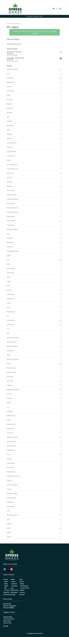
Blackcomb (34, 108)
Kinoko (34, 303)
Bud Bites (34, 134)
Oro (34, 407)
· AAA (5, 588)
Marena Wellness (34, 342)
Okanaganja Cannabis (34, 389)
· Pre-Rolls (6, 590)
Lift (34, 316)
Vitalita (34, 528)
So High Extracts (34, 450)
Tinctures (22, 592)
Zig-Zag (34, 536)
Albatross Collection (34, 69)
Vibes (34, 511)
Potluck (34, 420)
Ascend (34, 86)
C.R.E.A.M (34, 147)
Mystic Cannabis (34, 372)
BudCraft (34, 138)
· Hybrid (5, 586)
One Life (34, 394)
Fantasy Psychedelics (34, 212)
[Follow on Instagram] (11, 569)
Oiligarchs (34, 385)
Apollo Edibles (34, 82)
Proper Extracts (34, 424)
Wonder (34, 532)
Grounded (34, 238)
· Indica (5, 581)
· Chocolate (14, 586)
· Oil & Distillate (23, 586)
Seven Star (34, 433)
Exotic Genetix (34, 203)
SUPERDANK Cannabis (34, 476)
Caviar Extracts (34, 156)
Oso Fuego (34, 411)
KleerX (34, 307)
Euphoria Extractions (34, 199)
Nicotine (13, 594)
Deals (21, 579)
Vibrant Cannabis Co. (34, 515)
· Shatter (21, 583)
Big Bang (34, 104)
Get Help (5, 626)
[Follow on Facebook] (4, 569)
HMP (34, 264)
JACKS (34, 285)
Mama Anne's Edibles (34, 337)
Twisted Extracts (34, 498)
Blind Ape (34, 112)
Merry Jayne (34, 350)
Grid (34, 234)
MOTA (34, 363)
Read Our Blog (7, 603)
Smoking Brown (34, 446)
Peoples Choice (34, 415)
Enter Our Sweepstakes (9, 605)
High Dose (34, 247)
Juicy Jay (34, 290)
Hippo (34, 255)
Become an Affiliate (8, 607)
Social (34, 454)
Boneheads (34, 125)
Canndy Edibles (34, 151)
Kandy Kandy (34, 298)
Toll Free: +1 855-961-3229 (34, 16)
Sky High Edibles (34, 441)
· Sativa (5, 583)
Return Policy (7, 621)
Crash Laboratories (34, 164)
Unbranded (34, 502)
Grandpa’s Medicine (34, 229)
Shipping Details (7, 617)
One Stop (34, 398)
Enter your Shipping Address (14, 44)
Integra (34, 281)
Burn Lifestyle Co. (34, 143)
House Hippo (34, 273)
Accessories (7, 594)
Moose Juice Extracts (34, 359)
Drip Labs (34, 182)
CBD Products (15, 590)
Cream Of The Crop (34, 169)
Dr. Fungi (34, 177)
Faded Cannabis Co (34, 208)
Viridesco (34, 524)
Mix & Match (15, 592)
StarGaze (34, 459)
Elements (34, 186)
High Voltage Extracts (34, 251)
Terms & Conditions (9, 619)
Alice (34, 73)
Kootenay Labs (34, 311)
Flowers (5, 579)
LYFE (34, 333)
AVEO (34, 95)
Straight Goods (34, 472)
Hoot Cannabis (34, 268)
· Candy (13, 581)
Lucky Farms (34, 324)
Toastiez (34, 489)
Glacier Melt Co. (34, 221)
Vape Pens (6, 592)
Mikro (34, 355)
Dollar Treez (34, 173)
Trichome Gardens (34, 493)
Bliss (34, 117)
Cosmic (34, 160)
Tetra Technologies (34, 485)
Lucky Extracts (34, 320)
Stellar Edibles (34, 463)
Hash (12, 588)
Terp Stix (34, 480)
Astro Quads (34, 91)
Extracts (21, 581)
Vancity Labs (34, 506)
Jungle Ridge (34, 294)
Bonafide (34, 121)
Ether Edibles (34, 190)
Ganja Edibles (34, 216)
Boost (34, 130)
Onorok (34, 402)
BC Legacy (34, 99)
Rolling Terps (34, 428)
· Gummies (14, 583)
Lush (34, 329)
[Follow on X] (8, 569)
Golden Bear (34, 225)
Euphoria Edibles (34, 195)
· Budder (21, 590)
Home (8, 23)
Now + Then (34, 381)
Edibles (13, 579)
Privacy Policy (7, 623)
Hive (34, 259)
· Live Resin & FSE (24, 588)
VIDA (34, 519)
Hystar (34, 277)
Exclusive (22, 594)
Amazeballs (34, 78)
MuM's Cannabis (34, 368)
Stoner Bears (34, 467)
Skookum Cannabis (34, 437)
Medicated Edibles (34, 346)
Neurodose (34, 376)
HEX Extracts (34, 242)
